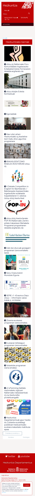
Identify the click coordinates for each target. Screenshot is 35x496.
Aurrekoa (11, 437)
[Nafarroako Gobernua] (17, 469)
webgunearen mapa (10, 17)
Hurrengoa (26, 437)
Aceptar (26, 485)
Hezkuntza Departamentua (17, 462)
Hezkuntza (10, 5)
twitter (11, 456)
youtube (25, 456)
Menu (6, 10)
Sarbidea (23, 17)
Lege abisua (5, 475)
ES (5, 19)
